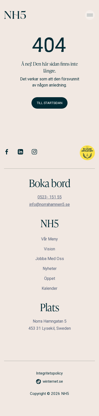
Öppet (49, 278)
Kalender (49, 288)
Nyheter (50, 268)
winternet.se (53, 381)
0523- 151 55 (50, 197)
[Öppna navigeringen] (90, 15)
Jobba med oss (49, 258)
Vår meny (49, 239)
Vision (49, 249)
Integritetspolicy (49, 373)
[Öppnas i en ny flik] (6, 153)
